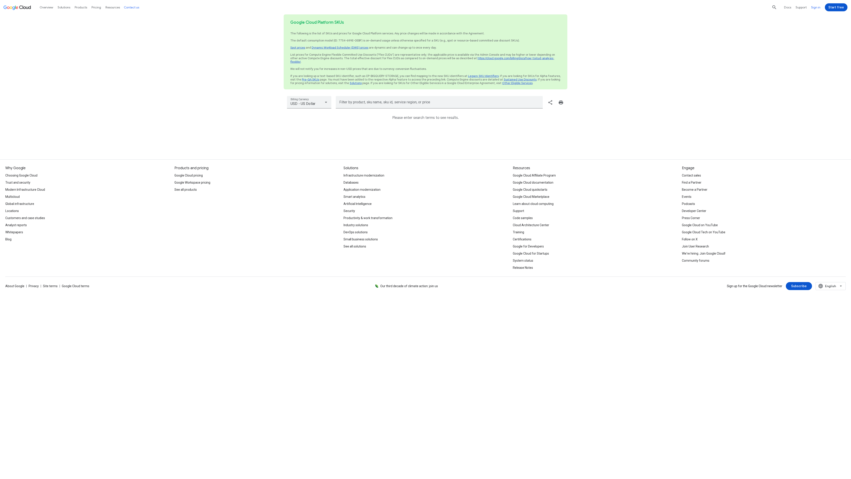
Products (81, 7)
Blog (8, 239)
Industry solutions (356, 225)
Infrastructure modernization (364, 175)
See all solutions (355, 246)
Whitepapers (14, 232)
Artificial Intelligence (358, 204)
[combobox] (309, 102)
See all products (185, 189)
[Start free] (836, 7)
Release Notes (523, 267)
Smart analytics (354, 196)
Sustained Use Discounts (520, 79)
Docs (787, 7)
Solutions (356, 83)
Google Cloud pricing (188, 175)
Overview (46, 7)
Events (686, 196)
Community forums (695, 260)
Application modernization (362, 189)
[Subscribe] (799, 286)
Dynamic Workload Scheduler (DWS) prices (340, 47)
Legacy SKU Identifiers (483, 76)
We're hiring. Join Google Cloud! (703, 253)
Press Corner (691, 218)
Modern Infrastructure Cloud (25, 189)
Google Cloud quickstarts (530, 189)
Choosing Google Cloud (21, 175)
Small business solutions (361, 239)
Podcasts (688, 204)
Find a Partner (691, 182)
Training (518, 232)
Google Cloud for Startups (531, 253)
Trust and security (17, 182)
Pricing (96, 7)
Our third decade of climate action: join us (409, 286)
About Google (14, 286)
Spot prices (297, 47)
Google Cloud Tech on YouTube (703, 232)
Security (349, 211)
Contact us (131, 7)
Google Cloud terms (75, 286)
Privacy (34, 286)
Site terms (50, 286)
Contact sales (691, 175)
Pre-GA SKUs (310, 79)
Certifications (522, 239)
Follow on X (690, 239)
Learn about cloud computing (533, 204)
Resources (112, 7)
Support (801, 7)
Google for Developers (528, 246)
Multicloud (12, 196)
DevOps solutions (356, 232)
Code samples (523, 218)
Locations (12, 211)
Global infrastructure (19, 204)
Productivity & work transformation (368, 218)
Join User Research (695, 246)
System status (523, 260)
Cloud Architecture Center (531, 225)
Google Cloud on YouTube (700, 225)
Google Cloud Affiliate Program (534, 175)
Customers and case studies (25, 218)
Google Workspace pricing (192, 182)
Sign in (815, 7)
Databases (351, 182)
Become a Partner (694, 189)
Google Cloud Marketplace (531, 196)
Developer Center (694, 211)
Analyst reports (16, 225)
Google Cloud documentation (533, 182)
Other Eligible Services (517, 83)
